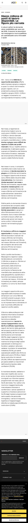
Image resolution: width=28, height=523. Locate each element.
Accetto (14, 511)
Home (2, 12)
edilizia (15, 70)
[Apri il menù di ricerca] (22, 2)
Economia (7, 12)
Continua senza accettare (14, 515)
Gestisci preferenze (14, 520)
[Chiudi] (26, 483)
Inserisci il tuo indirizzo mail (11, 454)
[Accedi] (25, 2)
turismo (9, 70)
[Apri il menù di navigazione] (2, 2)
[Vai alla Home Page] (14, 2)
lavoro (4, 70)
